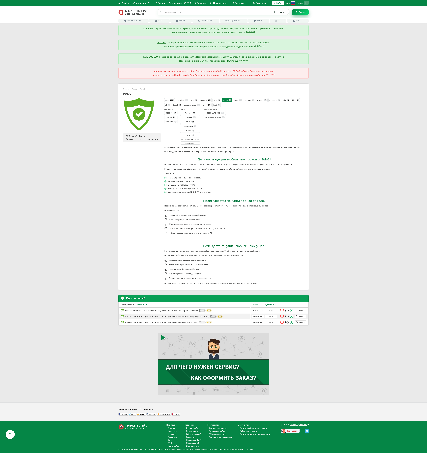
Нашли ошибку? (193, 440)
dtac (237, 100)
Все (169, 100)
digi (286, 100)
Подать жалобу (193, 443)
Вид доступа (168, 109)
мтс (194, 100)
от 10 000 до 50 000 (214, 117)
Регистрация (262, 3)
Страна (182, 109)
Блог (170, 440)
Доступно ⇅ (270, 305)
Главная (126, 89)
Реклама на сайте (217, 431)
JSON (170, 117)
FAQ (170, 443)
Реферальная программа (220, 437)
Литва (190, 131)
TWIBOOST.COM (151, 57)
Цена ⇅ (255, 305)
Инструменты (192, 446)
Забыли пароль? (193, 434)
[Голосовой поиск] (274, 12)
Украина (189, 117)
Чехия (190, 135)
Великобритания (190, 140)
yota (217, 100)
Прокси (135, 89)
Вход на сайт (192, 428)
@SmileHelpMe (181, 75)
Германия (189, 126)
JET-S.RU (161, 42)
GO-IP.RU (148, 28)
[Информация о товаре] (291, 310)
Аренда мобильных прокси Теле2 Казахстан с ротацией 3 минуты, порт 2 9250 (168, 322)
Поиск (302, 12)
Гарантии (172, 437)
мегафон (182, 100)
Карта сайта (173, 446)
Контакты (172, 431)
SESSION (171, 113)
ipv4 (206, 105)
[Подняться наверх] (10, 434)
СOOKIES (170, 122)
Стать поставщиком (218, 428)
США (190, 122)
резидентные (191, 105)
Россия (190, 113)
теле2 (227, 100)
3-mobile (274, 100)
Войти (279, 3)
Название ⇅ (141, 305)
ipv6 (216, 105)
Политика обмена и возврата (253, 428)
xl (167, 105)
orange (249, 100)
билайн (205, 100)
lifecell (177, 105)
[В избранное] (282, 310)
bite (295, 100)
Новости (172, 434)
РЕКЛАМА (250, 32)
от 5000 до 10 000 (214, 113)
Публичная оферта (248, 431)
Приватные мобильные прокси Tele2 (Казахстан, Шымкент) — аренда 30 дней (168, 311)
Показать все (190, 143)
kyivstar (261, 100)
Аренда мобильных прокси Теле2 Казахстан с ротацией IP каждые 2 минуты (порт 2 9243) (173, 316)
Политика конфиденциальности (255, 434)
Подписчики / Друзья (210, 109)
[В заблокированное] (287, 310)
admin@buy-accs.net (137, 3)
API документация (217, 434)
